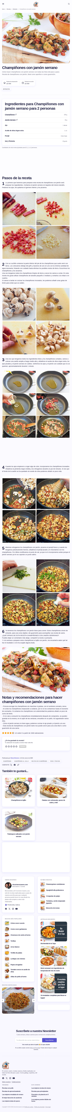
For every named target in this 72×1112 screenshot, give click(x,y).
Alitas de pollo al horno (19, 977)
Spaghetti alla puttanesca (55, 890)
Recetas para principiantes (39, 1091)
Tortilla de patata (16, 953)
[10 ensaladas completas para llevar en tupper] (54, 983)
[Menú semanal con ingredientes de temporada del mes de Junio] (54, 956)
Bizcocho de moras (53, 908)
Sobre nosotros (6, 1082)
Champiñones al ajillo (21, 761)
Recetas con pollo (7, 1088)
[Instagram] (13, 909)
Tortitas (13, 941)
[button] (3, 4)
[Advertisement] (36, 857)
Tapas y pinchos (55, 761)
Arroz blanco (15, 947)
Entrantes (6, 89)
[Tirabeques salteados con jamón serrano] (18, 824)
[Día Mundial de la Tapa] (54, 931)
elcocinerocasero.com (20, 884)
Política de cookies (28, 1107)
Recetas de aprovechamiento (11, 1091)
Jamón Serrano (10, 120)
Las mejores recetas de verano (41, 1088)
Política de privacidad (39, 1107)
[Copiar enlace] (18, 765)
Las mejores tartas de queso (11, 1101)
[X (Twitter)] (9, 909)
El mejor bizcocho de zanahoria (12, 1097)
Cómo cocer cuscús (17, 923)
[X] (6, 1078)
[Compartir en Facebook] (14, 765)
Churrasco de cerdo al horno (20, 935)
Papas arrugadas (16, 965)
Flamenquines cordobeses (55, 884)
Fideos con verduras (13, 1010)
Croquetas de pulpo (53, 896)
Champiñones (10, 114)
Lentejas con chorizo (18, 959)
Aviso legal (48, 1107)
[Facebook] (6, 909)
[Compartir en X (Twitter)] (11, 765)
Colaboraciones (16, 1082)
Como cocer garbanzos (19, 929)
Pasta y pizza (10, 990)
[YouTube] (16, 909)
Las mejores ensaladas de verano (12, 1094)
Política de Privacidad (35, 1047)
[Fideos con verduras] (18, 1000)
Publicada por (10, 758)
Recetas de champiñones (39, 761)
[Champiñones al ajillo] (18, 791)
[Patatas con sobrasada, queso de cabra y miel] (53, 791)
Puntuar (22, 746)
